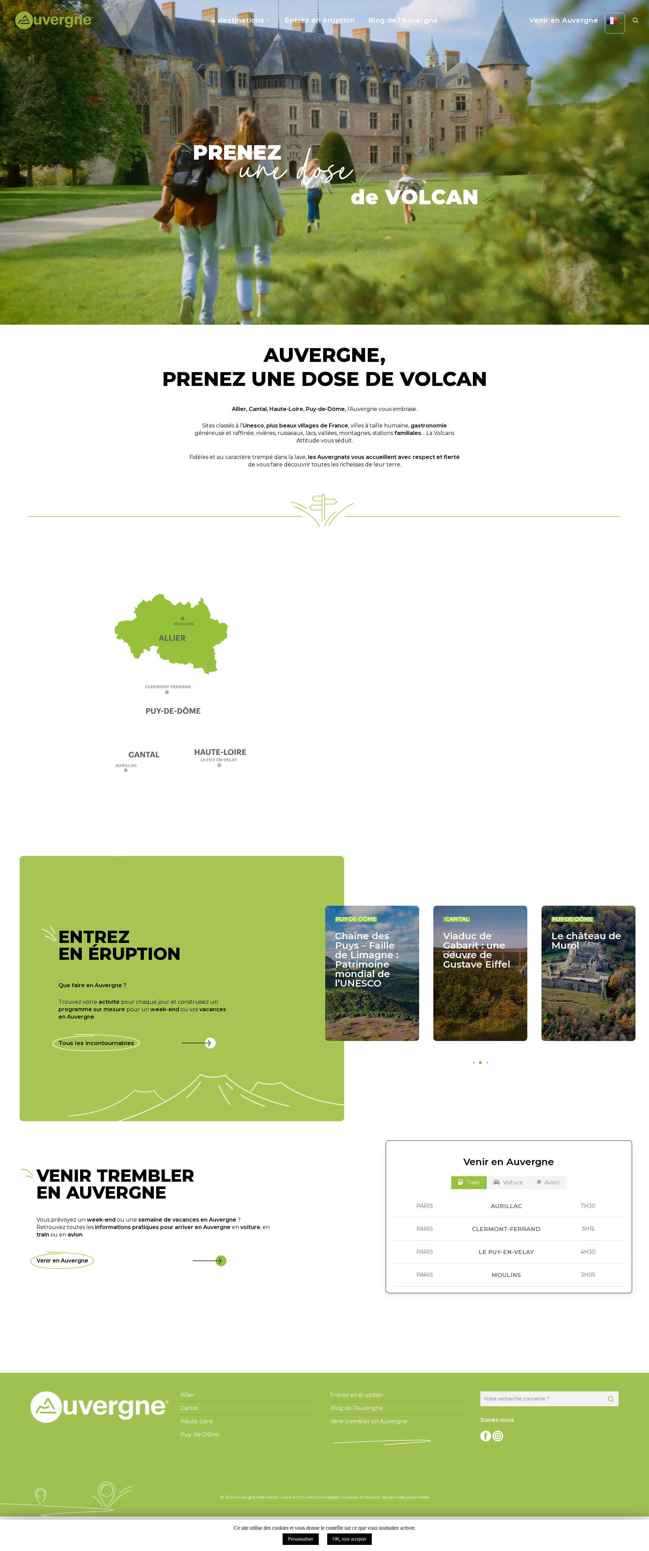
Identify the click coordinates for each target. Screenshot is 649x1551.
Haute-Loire (286, 409)
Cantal (258, 409)
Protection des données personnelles (394, 1497)
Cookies (349, 1497)
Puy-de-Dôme (325, 409)
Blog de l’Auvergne (356, 1408)
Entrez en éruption (356, 1395)
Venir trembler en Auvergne (368, 1421)
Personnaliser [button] (300, 1539)
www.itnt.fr (292, 1497)
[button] (175, 692)
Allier (239, 409)
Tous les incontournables (96, 1043)
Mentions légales (323, 1497)
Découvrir (468, 746)
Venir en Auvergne (62, 1260)
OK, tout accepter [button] (349, 1539)
